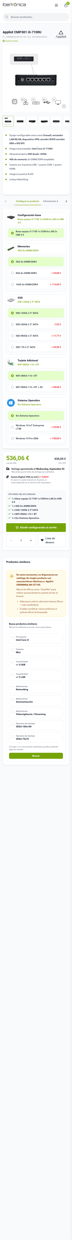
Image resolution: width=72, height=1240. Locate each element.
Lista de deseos (50, 540)
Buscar (36, 755)
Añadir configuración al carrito (38, 527)
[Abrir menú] (56, 5)
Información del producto (56, 201)
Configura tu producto (27, 201)
